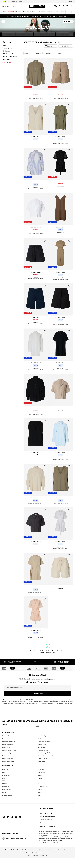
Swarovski (5, 769)
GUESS (40, 792)
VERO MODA (41, 772)
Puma (39, 781)
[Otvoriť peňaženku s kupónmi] (55, 6)
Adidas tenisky (6, 747)
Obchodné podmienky (55, 850)
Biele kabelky (42, 761)
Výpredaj (37, 53)
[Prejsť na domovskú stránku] (13, 810)
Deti (13, 6)
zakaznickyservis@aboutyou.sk (22, 703)
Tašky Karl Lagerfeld (44, 741)
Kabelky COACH (42, 758)
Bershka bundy (42, 744)
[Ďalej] (67, 11)
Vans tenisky (6, 736)
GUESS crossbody (7, 744)
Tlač (12, 850)
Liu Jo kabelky (42, 736)
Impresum (67, 850)
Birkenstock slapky (43, 750)
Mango (40, 778)
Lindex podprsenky (7, 756)
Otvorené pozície (22, 850)
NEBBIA (4, 781)
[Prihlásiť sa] (59, 6)
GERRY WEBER (42, 786)
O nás (6, 850)
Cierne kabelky (6, 753)
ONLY (39, 795)
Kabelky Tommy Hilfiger (9, 750)
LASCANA (5, 784)
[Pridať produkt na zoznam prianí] (44, 60)
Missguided (5, 786)
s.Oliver (4, 778)
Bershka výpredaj (43, 739)
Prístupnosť (29, 853)
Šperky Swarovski (7, 758)
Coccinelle (41, 769)
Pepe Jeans (41, 784)
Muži (9, 6)
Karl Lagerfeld (6, 789)
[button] (50, 46)
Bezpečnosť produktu (42, 853)
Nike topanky (42, 747)
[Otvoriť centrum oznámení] (63, 6)
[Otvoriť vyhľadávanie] (70, 12)
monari (4, 792)
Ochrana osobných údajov (37, 850)
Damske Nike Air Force (8, 741)
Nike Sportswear (7, 795)
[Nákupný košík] (71, 6)
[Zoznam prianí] (67, 6)
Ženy (4, 6)
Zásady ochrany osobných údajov (18, 701)
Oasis (4, 772)
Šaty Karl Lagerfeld (44, 753)
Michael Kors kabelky (8, 761)
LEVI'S (40, 789)
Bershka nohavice (7, 739)
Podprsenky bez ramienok (45, 756)
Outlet (7, 1)
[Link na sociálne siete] (4, 817)
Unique (40, 775)
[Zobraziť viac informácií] (35, 99)
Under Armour (6, 775)
